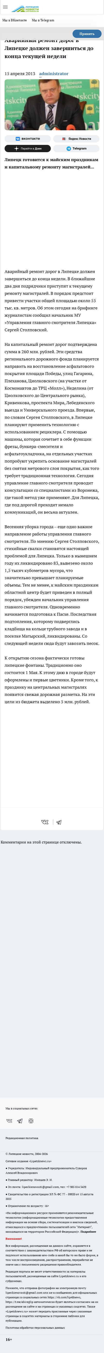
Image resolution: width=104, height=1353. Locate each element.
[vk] (45, 822)
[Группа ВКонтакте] (28, 138)
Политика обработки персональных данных (35, 1327)
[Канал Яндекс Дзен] (28, 148)
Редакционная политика (22, 1138)
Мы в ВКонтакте (14, 20)
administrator (53, 73)
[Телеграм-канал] (76, 148)
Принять (87, 34)
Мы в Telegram (43, 20)
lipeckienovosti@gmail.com (40, 1187)
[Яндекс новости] (76, 138)
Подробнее (88, 1231)
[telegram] (60, 822)
